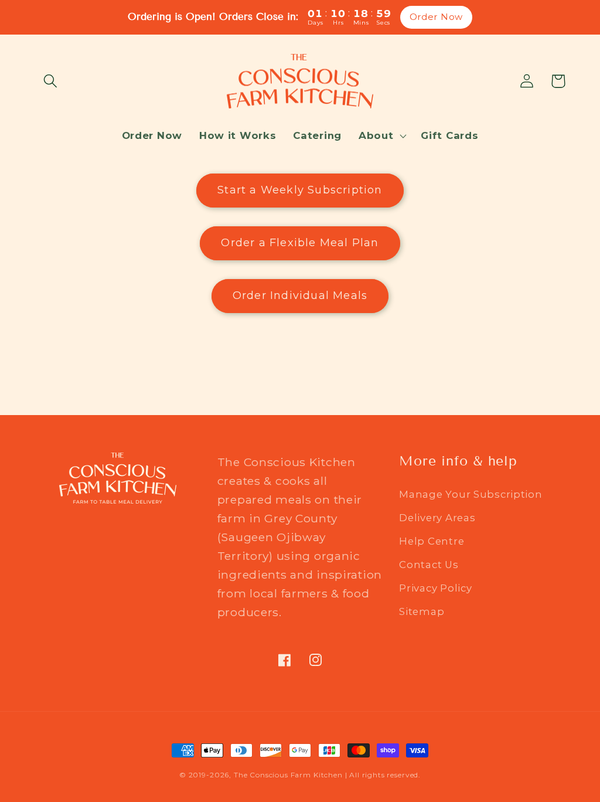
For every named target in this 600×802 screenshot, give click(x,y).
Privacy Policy (435, 588)
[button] (50, 81)
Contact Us (428, 564)
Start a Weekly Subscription (299, 189)
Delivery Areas (437, 518)
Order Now (436, 16)
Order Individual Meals (300, 295)
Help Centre (431, 541)
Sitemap (421, 611)
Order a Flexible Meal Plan (300, 242)
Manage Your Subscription (470, 494)
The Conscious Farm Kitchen (289, 774)
